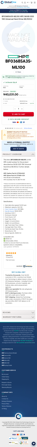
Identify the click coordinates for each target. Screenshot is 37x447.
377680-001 (20, 175)
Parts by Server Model (9, 353)
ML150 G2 (9, 239)
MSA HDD (6, 360)
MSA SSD (5, 363)
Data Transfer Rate (11, 209)
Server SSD (6, 358)
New (4, 87)
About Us (4, 396)
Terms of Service (6, 406)
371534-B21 (21, 173)
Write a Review (28, 128)
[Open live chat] (33, 443)
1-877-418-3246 (18, 431)
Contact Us (5, 399)
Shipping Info (5, 379)
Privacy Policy (5, 403)
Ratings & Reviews (7, 401)
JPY (28, 2)
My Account (5, 374)
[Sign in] (25, 2)
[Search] (22, 2)
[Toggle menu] (34, 2)
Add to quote (18, 149)
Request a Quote (7, 382)
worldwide (20, 7)
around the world (30, 342)
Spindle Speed (9, 211)
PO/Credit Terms (6, 385)
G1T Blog (4, 408)
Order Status (5, 377)
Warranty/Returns (7, 387)
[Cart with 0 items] (31, 2)
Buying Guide (7, 365)
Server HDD (6, 355)
